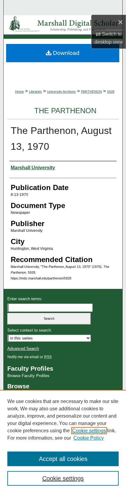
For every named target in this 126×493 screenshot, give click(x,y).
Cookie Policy (88, 438)
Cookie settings (89, 430)
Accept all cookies (63, 458)
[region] (63, 441)
